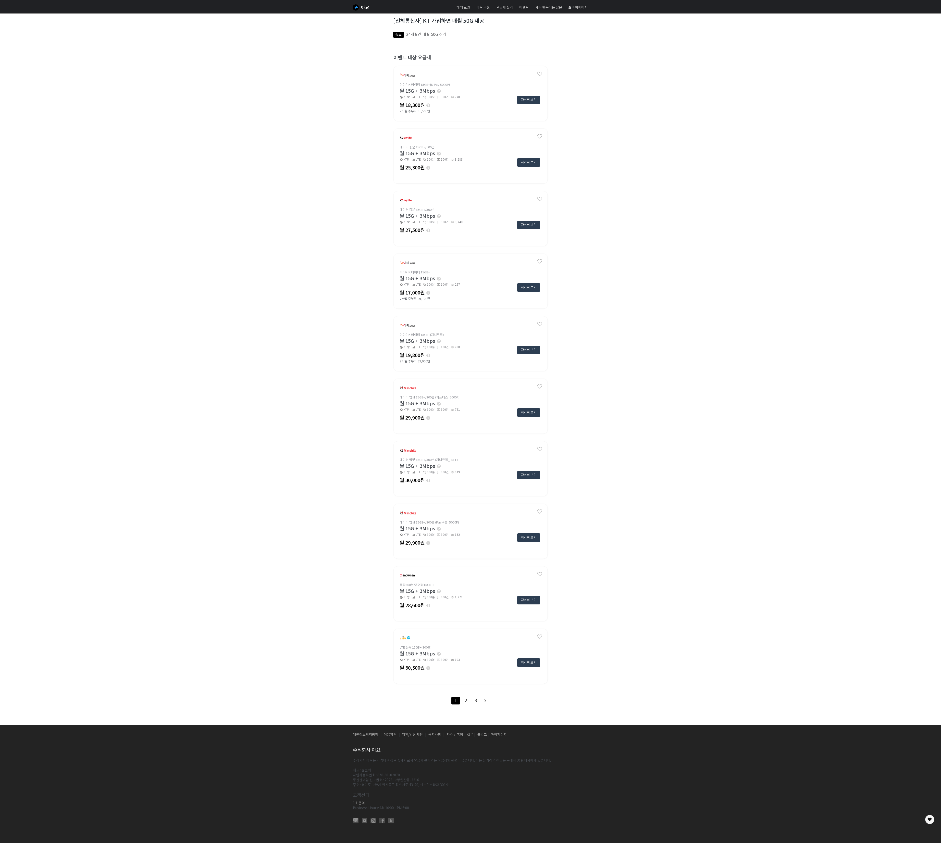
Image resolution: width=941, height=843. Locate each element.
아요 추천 (483, 7)
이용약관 (390, 734)
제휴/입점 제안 (412, 734)
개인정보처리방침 (365, 734)
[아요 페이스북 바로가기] (382, 820)
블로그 (482, 734)
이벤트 (524, 7)
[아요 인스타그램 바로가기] (373, 820)
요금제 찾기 (504, 7)
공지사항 (434, 734)
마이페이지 (579, 7)
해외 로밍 (463, 7)
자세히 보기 (528, 100)
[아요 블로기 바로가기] (356, 820)
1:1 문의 (359, 803)
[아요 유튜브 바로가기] (364, 820)
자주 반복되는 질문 (548, 7)
